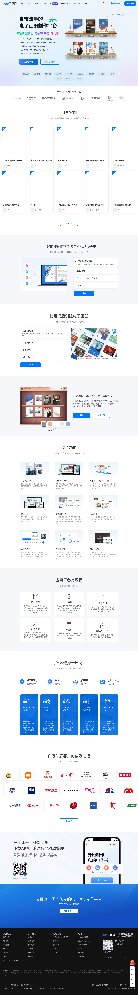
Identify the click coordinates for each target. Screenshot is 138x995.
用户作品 (6, 941)
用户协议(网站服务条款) (61, 937)
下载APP (81, 952)
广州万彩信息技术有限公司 (16, 985)
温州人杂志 (38, 210)
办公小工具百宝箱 (81, 970)
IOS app (81, 949)
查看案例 (101, 415)
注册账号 (6, 956)
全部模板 (6, 945)
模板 (36, 3)
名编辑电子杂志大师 (84, 941)
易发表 (67, 973)
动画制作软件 (101, 970)
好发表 (45, 973)
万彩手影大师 (47, 970)
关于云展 (31, 937)
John (91, 166)
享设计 (12, 973)
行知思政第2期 (64, 160)
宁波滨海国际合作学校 (95, 210)
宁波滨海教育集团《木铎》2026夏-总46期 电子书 (106, 205)
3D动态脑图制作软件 (124, 970)
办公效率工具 (37, 970)
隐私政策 (56, 941)
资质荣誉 (31, 941)
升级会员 (31, 949)
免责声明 (56, 949)
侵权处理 (56, 945)
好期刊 (62, 973)
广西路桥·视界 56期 (11, 205)
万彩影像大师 (92, 970)
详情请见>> (69, 612)
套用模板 (30, 365)
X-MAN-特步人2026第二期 (14, 160)
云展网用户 (65, 166)
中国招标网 (74, 973)
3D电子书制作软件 (69, 970)
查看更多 (69, 224)
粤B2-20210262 (115, 985)
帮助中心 (6, 952)
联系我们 (31, 956)
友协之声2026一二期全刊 (41, 160)
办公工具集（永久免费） (11, 960)
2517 (8, 210)
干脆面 (37, 166)
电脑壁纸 (38, 973)
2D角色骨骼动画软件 (17, 970)
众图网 (57, 973)
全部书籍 (6, 949)
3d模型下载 (119, 973)
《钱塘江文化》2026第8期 (69, 205)
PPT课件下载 (105, 973)
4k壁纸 (112, 973)
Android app (82, 945)
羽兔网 (33, 973)
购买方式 (31, 952)
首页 (23, 3)
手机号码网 (87, 973)
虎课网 (81, 973)
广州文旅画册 (118, 160)
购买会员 (77, 3)
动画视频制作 (28, 970)
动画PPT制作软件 (111, 970)
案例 (29, 3)
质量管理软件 (96, 973)
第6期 (33, 205)
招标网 (126, 973)
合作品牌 (31, 945)
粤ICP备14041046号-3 (128, 985)
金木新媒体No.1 (122, 166)
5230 (118, 210)
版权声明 (56, 952)
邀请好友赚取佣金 (84, 937)
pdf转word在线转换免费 (22, 973)
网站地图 (81, 956)
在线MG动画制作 (57, 970)
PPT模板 (50, 973)
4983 (63, 210)
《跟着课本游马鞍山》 (122, 205)
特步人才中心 (11, 166)
